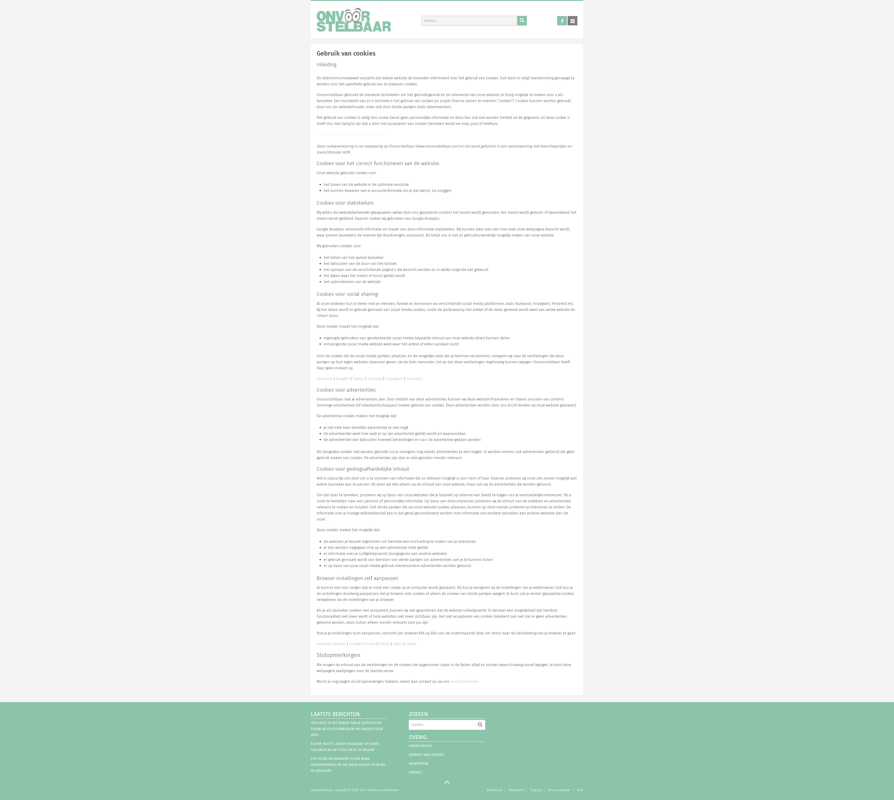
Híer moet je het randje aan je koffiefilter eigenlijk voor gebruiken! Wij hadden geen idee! (347, 729)
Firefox (384, 644)
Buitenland (516, 790)
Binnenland (494, 790)
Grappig (535, 790)
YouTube (374, 379)
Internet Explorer (331, 644)
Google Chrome (362, 644)
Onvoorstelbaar (322, 790)
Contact (415, 772)
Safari (398, 644)
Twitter (358, 379)
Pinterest (414, 379)
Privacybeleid (420, 746)
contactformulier (464, 681)
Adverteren (418, 764)
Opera (411, 644)
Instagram (394, 379)
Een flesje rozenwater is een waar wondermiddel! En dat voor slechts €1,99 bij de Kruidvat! (348, 765)
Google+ (342, 379)
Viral (580, 790)
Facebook (324, 379)
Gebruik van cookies (426, 755)
